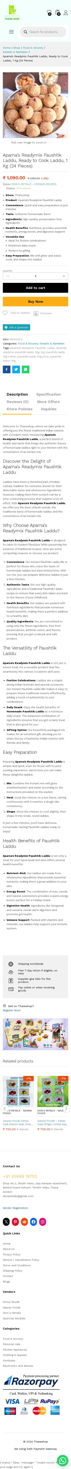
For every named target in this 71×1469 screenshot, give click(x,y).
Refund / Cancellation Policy (21, 1259)
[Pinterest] (15, 1221)
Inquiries (48, 409)
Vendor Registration (15, 1207)
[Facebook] (33, 1221)
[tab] (17, 396)
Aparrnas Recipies (14, 1318)
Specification (48, 394)
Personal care (11, 1344)
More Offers (48, 402)
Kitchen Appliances (15, 1349)
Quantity (7, 271)
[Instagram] (42, 1221)
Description (17, 394)
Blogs (6, 1281)
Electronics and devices (18, 1365)
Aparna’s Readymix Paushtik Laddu (32, 347)
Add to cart (35, 288)
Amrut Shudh (11, 1301)
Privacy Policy (11, 1254)
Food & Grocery (28, 343)
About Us (9, 1248)
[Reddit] (24, 1221)
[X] (6, 1221)
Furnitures (9, 1360)
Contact (8, 1276)
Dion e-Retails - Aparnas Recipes (33, 184)
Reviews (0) (18, 402)
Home (6, 1243)
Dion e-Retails (12, 1312)
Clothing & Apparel (15, 1354)
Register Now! (12, 1010)
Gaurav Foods (11, 1307)
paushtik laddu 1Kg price (33, 356)
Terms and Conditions (17, 1265)
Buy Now (35, 301)
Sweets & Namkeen (52, 343)
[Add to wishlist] (26, 1104)
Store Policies (19, 409)
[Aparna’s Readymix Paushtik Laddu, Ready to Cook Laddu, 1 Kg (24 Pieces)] (6, 369)
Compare (46, 313)
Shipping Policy (12, 1270)
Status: (10, 188)
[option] (18, 1106)
